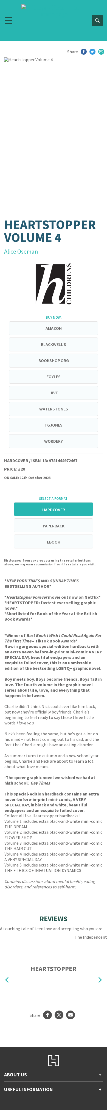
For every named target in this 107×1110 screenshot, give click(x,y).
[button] (7, 980)
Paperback (53, 525)
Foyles (53, 376)
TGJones (53, 425)
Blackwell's (53, 344)
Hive (53, 392)
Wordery (53, 441)
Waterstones (53, 409)
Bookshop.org (53, 360)
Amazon (54, 328)
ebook (53, 542)
